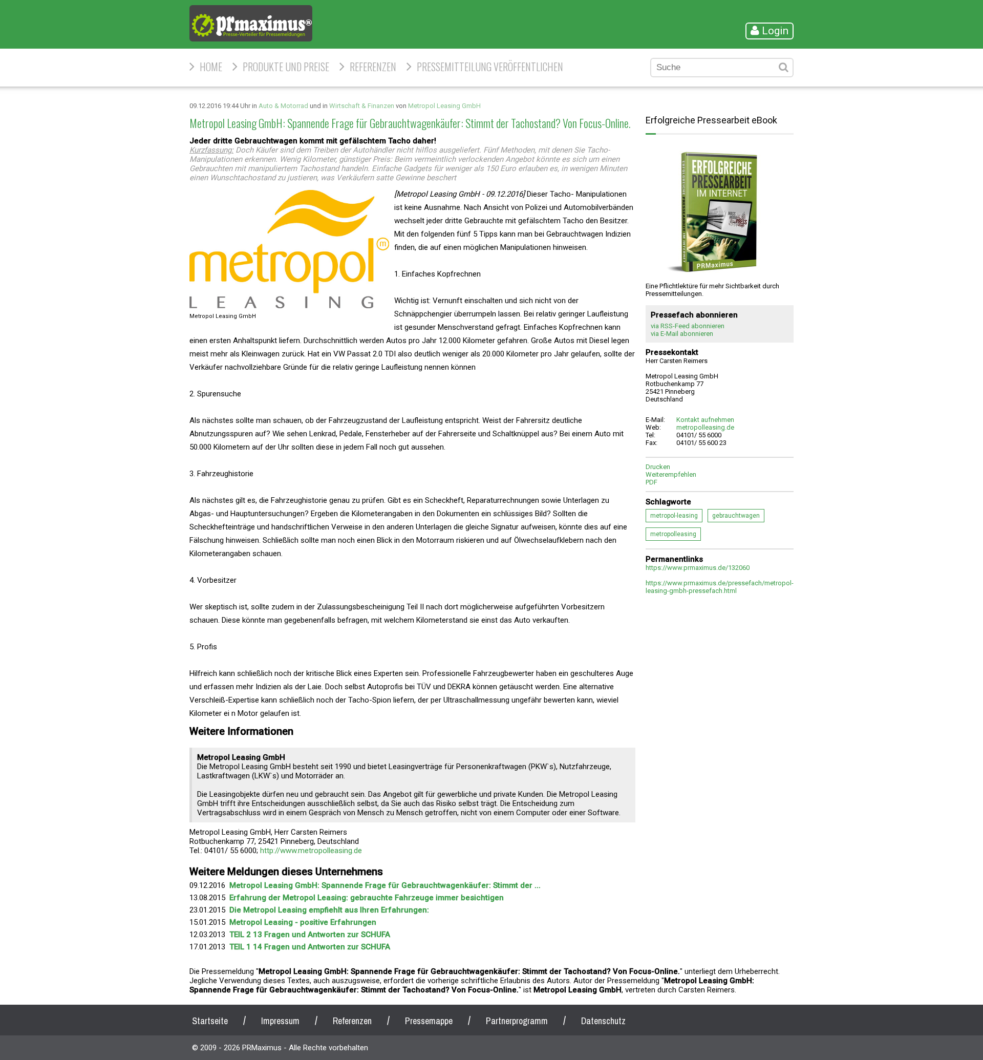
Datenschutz (603, 1020)
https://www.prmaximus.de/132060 (698, 567)
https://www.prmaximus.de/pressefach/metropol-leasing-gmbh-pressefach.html (720, 587)
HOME (211, 66)
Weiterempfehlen (671, 474)
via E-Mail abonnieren (682, 333)
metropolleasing (673, 534)
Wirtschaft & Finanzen (361, 106)
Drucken (658, 467)
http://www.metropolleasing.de (311, 850)
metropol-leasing (674, 515)
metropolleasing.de (705, 427)
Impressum (280, 1020)
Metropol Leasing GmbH (444, 106)
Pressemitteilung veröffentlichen (490, 66)
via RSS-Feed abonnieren (687, 326)
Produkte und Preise (286, 66)
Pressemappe (429, 1020)
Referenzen (373, 66)
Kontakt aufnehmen (705, 419)
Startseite (210, 1020)
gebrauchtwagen (736, 515)
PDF (651, 482)
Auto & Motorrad (283, 106)
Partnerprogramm (517, 1020)
